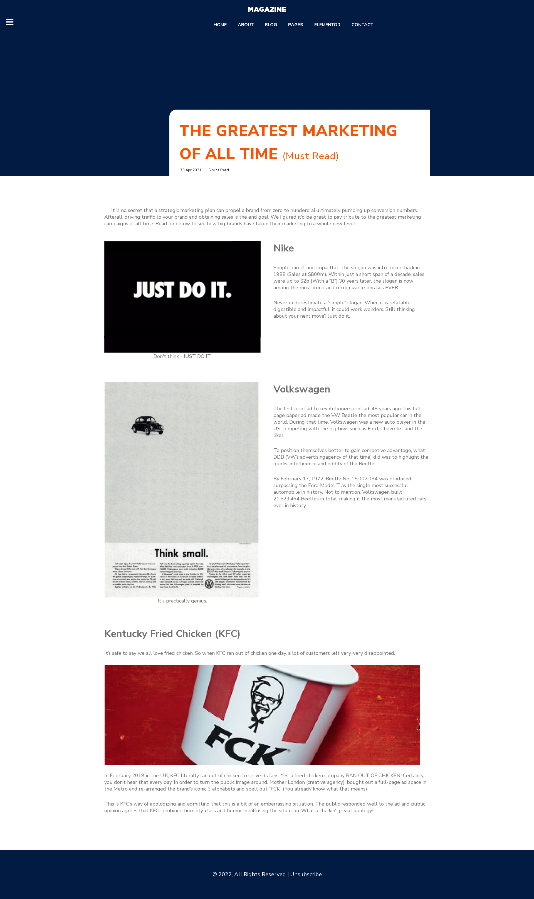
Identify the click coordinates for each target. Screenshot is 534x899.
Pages (295, 25)
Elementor (327, 25)
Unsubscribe (306, 874)
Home (220, 25)
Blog (271, 25)
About (246, 25)
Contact (362, 25)
